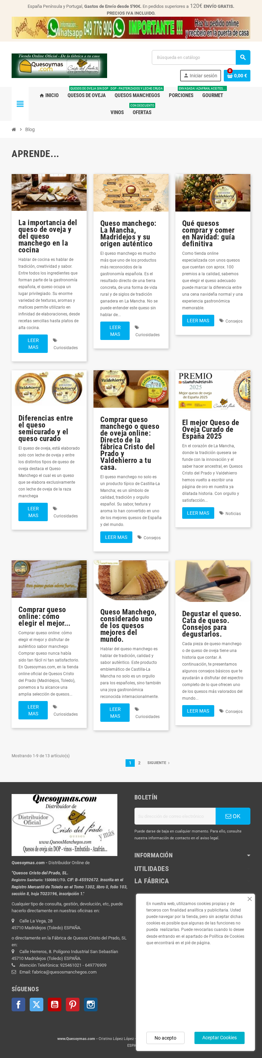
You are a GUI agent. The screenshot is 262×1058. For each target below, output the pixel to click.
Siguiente (157, 763)
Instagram (91, 1004)
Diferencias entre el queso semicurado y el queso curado (45, 428)
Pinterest (72, 1004)
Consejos (234, 321)
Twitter (36, 1004)
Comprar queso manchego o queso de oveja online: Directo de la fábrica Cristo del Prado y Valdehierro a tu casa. (129, 443)
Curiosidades (66, 347)
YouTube (54, 1004)
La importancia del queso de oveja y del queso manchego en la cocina (47, 236)
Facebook (18, 1004)
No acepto (165, 1038)
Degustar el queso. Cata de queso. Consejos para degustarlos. (212, 623)
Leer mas (33, 344)
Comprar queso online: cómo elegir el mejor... (44, 616)
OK (236, 816)
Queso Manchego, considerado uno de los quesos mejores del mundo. (128, 625)
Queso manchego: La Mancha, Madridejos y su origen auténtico (128, 233)
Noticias (233, 513)
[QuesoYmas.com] (59, 65)
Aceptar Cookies (219, 1037)
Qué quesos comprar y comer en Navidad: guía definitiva (208, 233)
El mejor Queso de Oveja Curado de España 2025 (210, 429)
